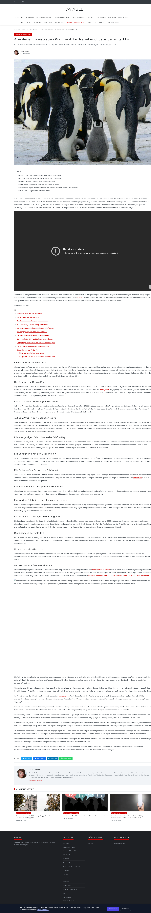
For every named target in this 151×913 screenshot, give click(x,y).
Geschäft (90, 17)
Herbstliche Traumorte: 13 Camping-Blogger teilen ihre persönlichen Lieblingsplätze (34, 817)
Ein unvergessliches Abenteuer (31, 353)
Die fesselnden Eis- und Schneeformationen (35, 339)
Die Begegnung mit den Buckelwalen (32, 332)
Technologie (99, 22)
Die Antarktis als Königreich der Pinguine (33, 346)
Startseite (19, 17)
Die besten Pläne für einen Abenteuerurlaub (131, 575)
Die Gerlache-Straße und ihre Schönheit (33, 335)
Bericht (80, 297)
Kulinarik (38, 22)
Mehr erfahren (43, 910)
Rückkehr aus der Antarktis (27, 350)
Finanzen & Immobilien (62, 17)
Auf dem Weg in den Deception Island (32, 324)
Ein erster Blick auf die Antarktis (29, 313)
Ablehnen (125, 909)
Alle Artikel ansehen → (36, 780)
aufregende (104, 389)
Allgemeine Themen (43, 17)
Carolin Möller (35, 770)
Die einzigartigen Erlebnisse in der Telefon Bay (35, 328)
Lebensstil (48, 22)
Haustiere (19, 22)
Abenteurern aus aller (101, 569)
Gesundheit (101, 17)
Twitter (28, 758)
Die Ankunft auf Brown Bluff (28, 317)
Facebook (40, 758)
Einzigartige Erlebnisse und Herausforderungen (36, 343)
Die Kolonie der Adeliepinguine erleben (32, 321)
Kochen (29, 22)
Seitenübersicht (119, 843)
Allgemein (30, 17)
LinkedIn (54, 758)
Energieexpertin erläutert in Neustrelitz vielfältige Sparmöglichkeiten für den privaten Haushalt (127, 817)
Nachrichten (60, 22)
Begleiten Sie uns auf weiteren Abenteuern (37, 356)
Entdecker (137, 477)
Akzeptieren (112, 909)
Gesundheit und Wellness (118, 17)
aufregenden (64, 696)
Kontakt (91, 843)
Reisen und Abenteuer (75, 22)
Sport (89, 22)
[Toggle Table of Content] (15, 310)
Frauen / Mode (78, 17)
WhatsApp (67, 758)
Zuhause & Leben (112, 22)
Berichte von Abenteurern (99, 575)
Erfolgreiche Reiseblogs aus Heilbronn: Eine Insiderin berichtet (84, 816)
